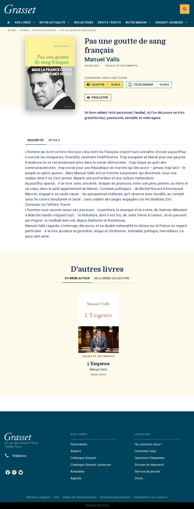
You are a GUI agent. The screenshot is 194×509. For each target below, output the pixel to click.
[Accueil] (20, 9)
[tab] (9, 22)
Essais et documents (44, 30)
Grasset (24, 30)
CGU (56, 497)
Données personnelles (115, 497)
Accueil (12, 30)
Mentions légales (38, 497)
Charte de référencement (79, 497)
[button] (121, 65)
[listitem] (8, 472)
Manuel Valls (102, 59)
